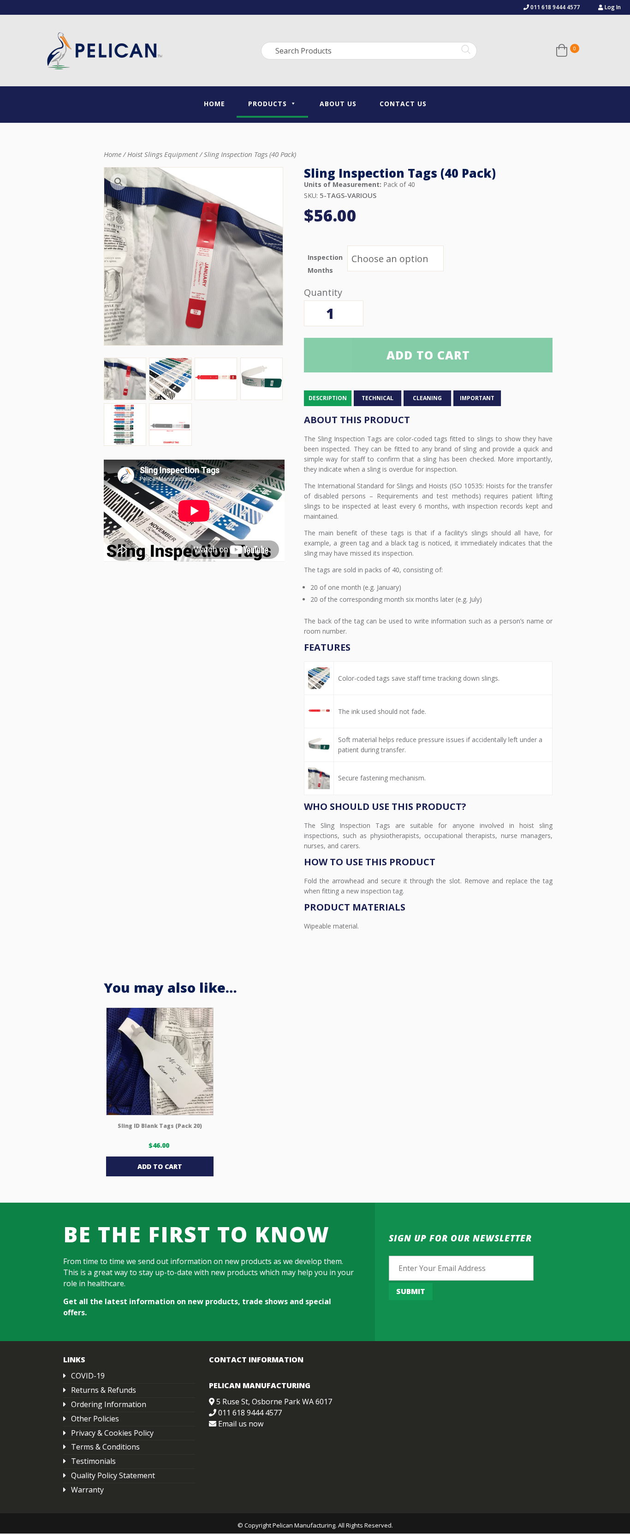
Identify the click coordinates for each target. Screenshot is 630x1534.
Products (267, 103)
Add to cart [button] (159, 1166)
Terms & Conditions (105, 1447)
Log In (612, 7)
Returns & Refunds (103, 1390)
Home (214, 103)
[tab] (328, 398)
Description (328, 398)
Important (477, 398)
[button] (118, 182)
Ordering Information (108, 1404)
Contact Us (403, 103)
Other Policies (95, 1419)
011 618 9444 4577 (554, 7)
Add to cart (428, 355)
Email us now (240, 1424)
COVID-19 (88, 1376)
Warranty (87, 1490)
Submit (410, 1291)
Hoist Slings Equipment (162, 154)
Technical (377, 398)
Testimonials (93, 1461)
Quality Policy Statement (113, 1475)
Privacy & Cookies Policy (112, 1433)
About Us (338, 103)
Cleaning (427, 398)
